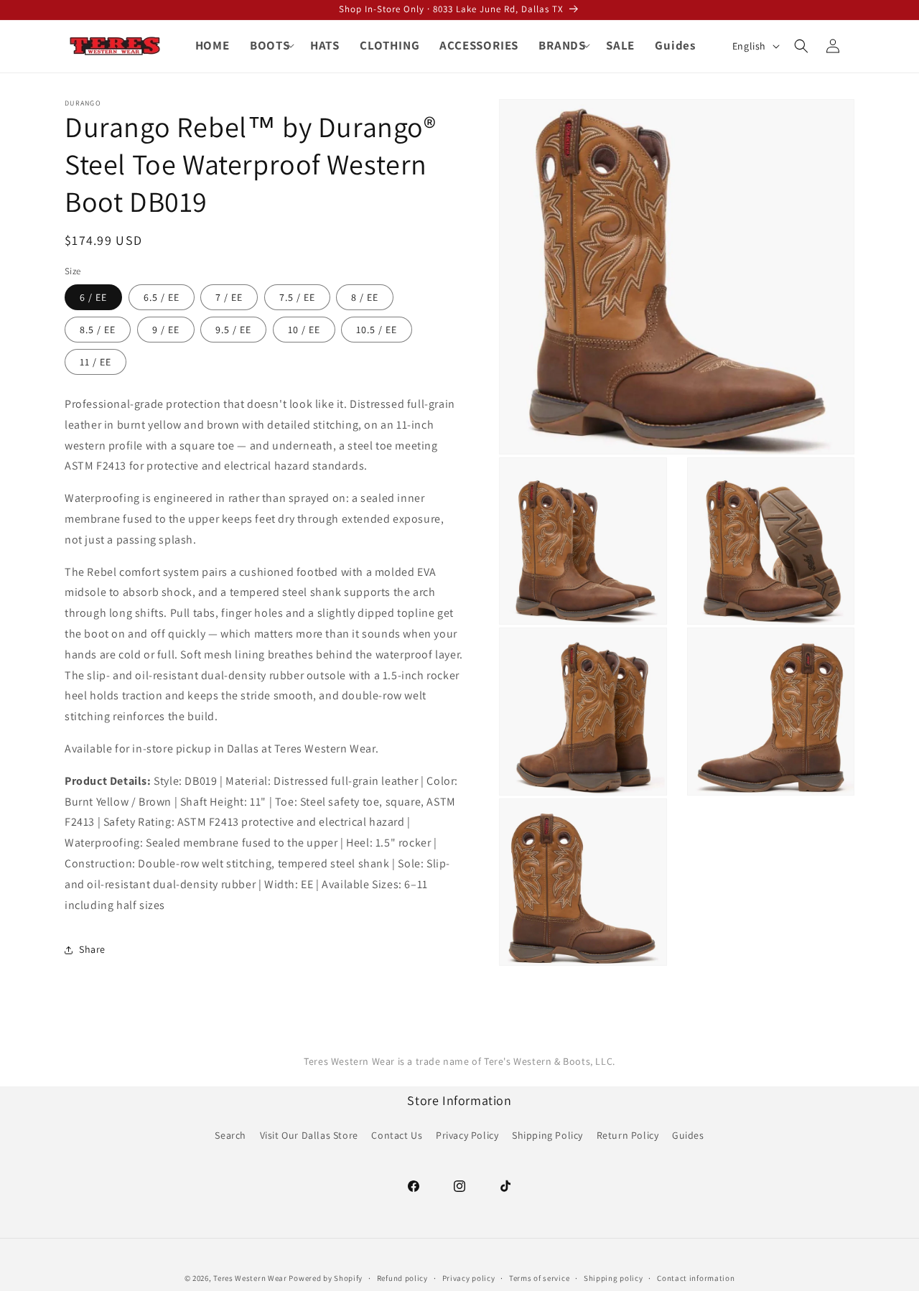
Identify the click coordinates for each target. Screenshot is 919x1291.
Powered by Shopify (326, 1278)
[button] (270, 45)
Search (230, 1135)
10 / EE (304, 329)
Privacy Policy (467, 1135)
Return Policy (628, 1135)
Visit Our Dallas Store (309, 1135)
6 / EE (93, 297)
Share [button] (92, 949)
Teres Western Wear (250, 1278)
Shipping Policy (547, 1135)
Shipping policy (613, 1277)
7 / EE (229, 297)
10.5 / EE (376, 329)
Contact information (695, 1277)
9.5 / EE (233, 329)
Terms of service (539, 1277)
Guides (688, 1135)
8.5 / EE (98, 329)
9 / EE (165, 329)
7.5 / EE (297, 297)
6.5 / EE (161, 297)
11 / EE (95, 361)
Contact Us (396, 1135)
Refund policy (402, 1277)
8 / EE (364, 297)
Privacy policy (468, 1277)
